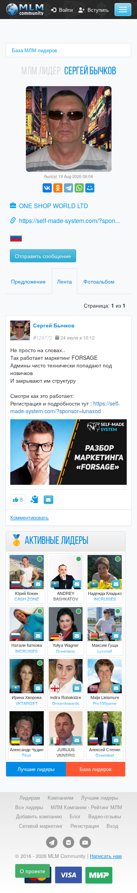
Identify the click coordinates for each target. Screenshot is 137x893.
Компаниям (60, 797)
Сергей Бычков (54, 325)
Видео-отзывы (104, 816)
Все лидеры (29, 807)
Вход (112, 825)
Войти (64, 9)
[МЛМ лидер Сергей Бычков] (69, 128)
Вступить (96, 9)
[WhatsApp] (79, 187)
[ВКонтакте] (47, 187)
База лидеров (96, 769)
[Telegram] (68, 187)
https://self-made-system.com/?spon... (69, 220)
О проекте (32, 871)
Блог (75, 816)
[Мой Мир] (89, 187)
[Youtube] (85, 842)
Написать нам (106, 855)
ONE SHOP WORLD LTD (53, 205)
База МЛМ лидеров (34, 50)
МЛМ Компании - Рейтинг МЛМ (86, 807)
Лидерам (29, 797)
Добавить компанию (39, 816)
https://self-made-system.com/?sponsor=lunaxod (65, 407)
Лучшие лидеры (36, 769)
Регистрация (84, 825)
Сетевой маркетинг (41, 825)
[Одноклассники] (57, 187)
